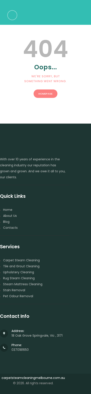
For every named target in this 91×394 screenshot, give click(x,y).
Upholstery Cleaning (18, 272)
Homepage (45, 93)
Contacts (10, 227)
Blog (6, 221)
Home (7, 210)
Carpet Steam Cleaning (21, 260)
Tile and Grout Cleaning (21, 266)
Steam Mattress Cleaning (22, 284)
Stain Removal (14, 290)
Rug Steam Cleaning (19, 278)
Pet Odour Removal (18, 296)
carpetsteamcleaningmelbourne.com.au (33, 378)
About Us (10, 215)
